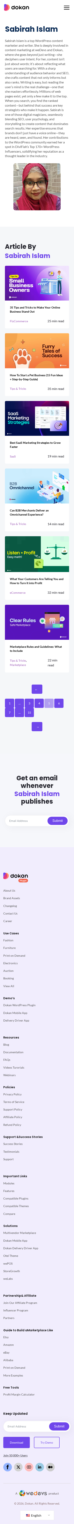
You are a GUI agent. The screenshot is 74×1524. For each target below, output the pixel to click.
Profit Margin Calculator (19, 1394)
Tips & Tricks (18, 388)
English (35, 1515)
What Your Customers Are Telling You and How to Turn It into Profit (37, 581)
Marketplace (18, 665)
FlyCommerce (19, 321)
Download (16, 1442)
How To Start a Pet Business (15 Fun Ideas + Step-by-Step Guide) (36, 377)
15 (29, 712)
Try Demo (46, 1442)
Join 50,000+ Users (15, 1455)
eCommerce (17, 592)
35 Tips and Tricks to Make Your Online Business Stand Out (35, 309)
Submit (57, 820)
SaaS (13, 456)
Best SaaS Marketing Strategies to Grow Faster (35, 444)
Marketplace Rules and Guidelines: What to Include (36, 648)
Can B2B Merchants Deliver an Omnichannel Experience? (29, 512)
